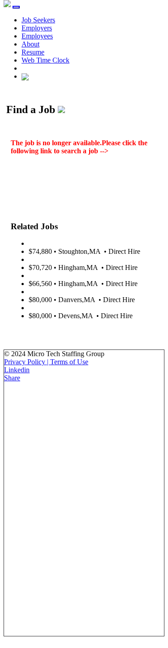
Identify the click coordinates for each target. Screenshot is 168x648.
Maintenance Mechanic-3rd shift (74, 307)
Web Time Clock (45, 60)
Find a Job (125, 151)
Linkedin (17, 370)
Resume (33, 52)
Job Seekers (38, 20)
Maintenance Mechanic (62, 291)
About (30, 44)
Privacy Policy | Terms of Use (46, 362)
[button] (25, 76)
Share (12, 378)
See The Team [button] (32, 331)
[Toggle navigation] (16, 7)
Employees (37, 36)
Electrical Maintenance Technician (77, 243)
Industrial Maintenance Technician (77, 275)
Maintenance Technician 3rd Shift (76, 259)
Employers (37, 28)
